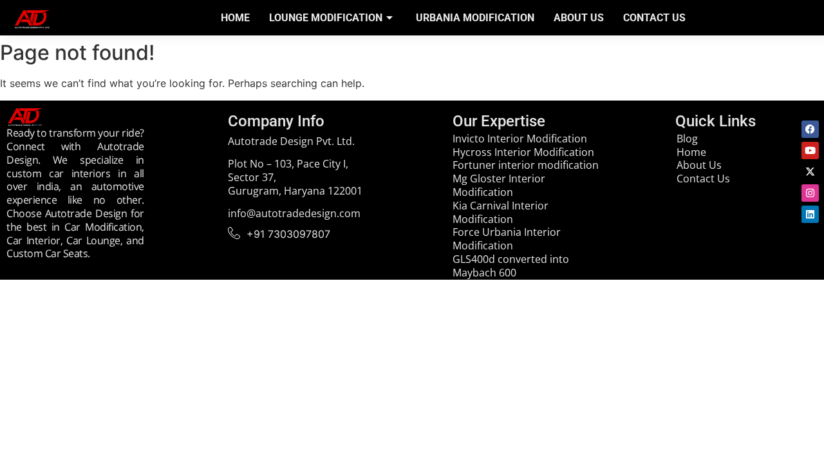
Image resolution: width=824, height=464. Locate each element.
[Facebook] (810, 129)
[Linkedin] (810, 214)
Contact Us (654, 18)
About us (579, 18)
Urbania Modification (475, 18)
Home (235, 18)
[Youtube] (810, 150)
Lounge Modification (325, 18)
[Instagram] (810, 193)
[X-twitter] (810, 171)
